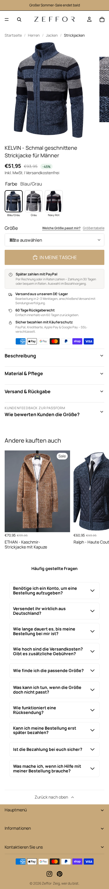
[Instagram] (49, 874)
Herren (34, 35)
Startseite (13, 35)
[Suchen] (19, 19)
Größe (11, 228)
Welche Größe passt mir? (61, 228)
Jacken (52, 35)
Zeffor (46, 883)
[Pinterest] (59, 874)
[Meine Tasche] (102, 19)
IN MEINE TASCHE (58, 257)
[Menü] (6, 19)
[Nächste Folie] (98, 500)
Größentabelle (93, 228)
